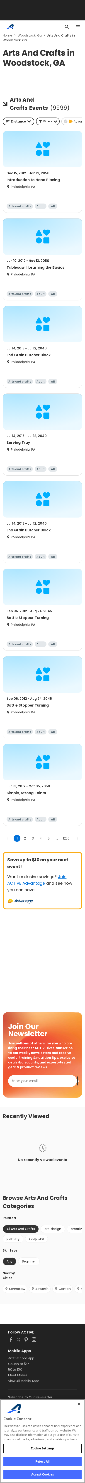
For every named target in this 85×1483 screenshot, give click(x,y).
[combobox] (18, 121)
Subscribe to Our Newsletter (30, 1397)
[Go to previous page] (7, 838)
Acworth (42, 1289)
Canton (65, 1289)
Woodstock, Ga (30, 35)
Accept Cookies (42, 1474)
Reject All (42, 1461)
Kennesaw (17, 1289)
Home (7, 35)
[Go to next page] (77, 838)
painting (13, 1238)
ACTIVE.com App (21, 1358)
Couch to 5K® (18, 1364)
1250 (66, 838)
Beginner (29, 1261)
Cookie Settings (42, 1448)
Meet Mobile (17, 1375)
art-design (52, 1229)
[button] (48, 121)
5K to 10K (15, 1369)
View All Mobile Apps (23, 1381)
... (57, 838)
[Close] (79, 1404)
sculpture (36, 1238)
